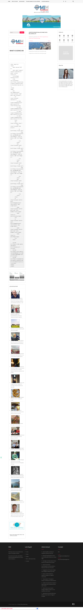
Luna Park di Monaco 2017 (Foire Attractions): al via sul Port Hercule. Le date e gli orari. (17, 355)
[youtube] (72, 40)
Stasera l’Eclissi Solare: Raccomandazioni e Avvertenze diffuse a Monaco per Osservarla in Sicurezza (48, 566)
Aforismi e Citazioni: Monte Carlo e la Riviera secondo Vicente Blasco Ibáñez (17, 489)
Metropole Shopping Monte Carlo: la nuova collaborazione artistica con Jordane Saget (49, 557)
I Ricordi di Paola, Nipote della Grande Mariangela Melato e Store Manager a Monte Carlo (17, 476)
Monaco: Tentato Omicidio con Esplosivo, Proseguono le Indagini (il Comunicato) (48, 575)
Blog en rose (21, 1)
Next (49, 40)
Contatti (27, 561)
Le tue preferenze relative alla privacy (24, 608)
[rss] (72, 35)
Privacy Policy (20, 604)
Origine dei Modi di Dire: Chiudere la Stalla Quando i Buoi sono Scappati (17, 329)
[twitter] (64, 35)
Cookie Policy (25, 604)
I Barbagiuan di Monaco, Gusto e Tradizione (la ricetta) (17, 399)
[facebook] (64, 1)
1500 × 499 (39, 36)
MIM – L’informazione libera (30, 558)
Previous (31, 40)
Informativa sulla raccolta (6, 608)
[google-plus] (59, 40)
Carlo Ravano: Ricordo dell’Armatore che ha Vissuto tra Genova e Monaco (17, 412)
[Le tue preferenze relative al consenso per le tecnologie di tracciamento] (1, 457)
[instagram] (66, 1)
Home (9, 1)
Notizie (27, 556)
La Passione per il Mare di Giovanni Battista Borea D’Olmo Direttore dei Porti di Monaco (17, 342)
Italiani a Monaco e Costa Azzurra (33, 1)
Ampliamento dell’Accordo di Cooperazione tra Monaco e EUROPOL (17, 436)
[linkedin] (68, 35)
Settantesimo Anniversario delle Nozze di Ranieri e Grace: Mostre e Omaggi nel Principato (49, 595)
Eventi (27, 551)
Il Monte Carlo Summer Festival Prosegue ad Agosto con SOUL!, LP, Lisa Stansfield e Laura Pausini (48, 590)
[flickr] (68, 40)
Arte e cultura (15, 1)
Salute (27, 554)
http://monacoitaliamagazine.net (63, 559)
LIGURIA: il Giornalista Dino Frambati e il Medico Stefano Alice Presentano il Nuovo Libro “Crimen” (49, 584)
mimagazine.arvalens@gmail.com (63, 555)
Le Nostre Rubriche (45, 1)
